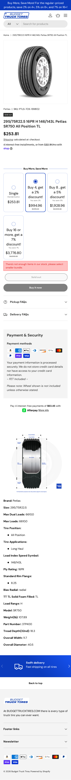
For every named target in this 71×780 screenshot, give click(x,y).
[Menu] (65, 15)
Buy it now (35, 287)
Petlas (6, 109)
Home (6, 35)
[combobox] (35, 24)
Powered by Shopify (40, 771)
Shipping (8, 139)
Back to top (35, 683)
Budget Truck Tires (20, 771)
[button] (58, 15)
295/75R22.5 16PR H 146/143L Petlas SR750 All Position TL (39, 35)
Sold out (36, 277)
